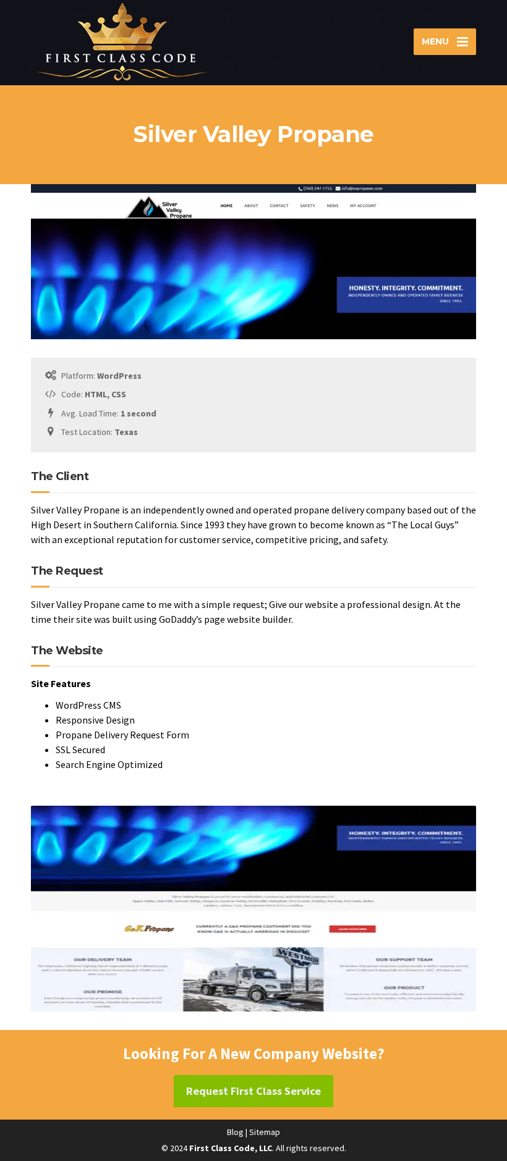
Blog (235, 1132)
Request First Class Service (253, 1091)
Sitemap (264, 1132)
